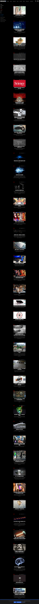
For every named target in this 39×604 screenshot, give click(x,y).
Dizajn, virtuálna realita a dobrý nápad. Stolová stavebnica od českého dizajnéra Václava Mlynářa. (19, 295)
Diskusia (14, 1)
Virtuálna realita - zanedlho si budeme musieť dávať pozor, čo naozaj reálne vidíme (19, 444)
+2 (25, 342)
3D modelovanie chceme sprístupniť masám (19, 306)
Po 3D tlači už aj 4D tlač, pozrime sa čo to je (19, 522)
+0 (25, 450)
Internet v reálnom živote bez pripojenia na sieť (19, 352)
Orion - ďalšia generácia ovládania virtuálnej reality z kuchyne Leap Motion (19, 538)
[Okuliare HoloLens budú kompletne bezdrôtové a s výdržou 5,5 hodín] (19, 590)
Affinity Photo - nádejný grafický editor (19, 160)
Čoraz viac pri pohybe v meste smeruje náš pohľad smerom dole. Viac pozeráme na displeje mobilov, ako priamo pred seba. (19, 371)
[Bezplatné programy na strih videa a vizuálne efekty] (19, 142)
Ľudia (17, 1)
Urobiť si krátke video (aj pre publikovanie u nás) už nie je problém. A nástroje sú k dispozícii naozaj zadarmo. (19, 149)
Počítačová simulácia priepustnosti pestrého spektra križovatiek (19, 60)
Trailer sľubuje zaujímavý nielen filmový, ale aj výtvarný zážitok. (19, 510)
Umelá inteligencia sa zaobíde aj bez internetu (19, 567)
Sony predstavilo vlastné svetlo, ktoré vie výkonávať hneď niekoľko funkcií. (19, 583)
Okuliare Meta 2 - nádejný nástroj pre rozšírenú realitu (19, 133)
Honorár (31, 1)
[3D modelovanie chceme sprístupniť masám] (19, 302)
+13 (25, 255)
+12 (25, 79)
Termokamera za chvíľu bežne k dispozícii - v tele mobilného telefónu (19, 493)
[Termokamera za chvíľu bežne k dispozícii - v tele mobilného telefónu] (19, 487)
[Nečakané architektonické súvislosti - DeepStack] (19, 83)
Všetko (1, 4)
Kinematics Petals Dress (19, 429)
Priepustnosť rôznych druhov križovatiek (19, 59)
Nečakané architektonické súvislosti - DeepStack (19, 88)
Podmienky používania (27, 600)
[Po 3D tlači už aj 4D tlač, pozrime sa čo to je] (19, 518)
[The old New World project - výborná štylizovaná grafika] (19, 394)
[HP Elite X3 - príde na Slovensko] (19, 259)
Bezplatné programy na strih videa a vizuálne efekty (19, 147)
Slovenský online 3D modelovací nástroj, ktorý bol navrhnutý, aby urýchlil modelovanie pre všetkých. (19, 386)
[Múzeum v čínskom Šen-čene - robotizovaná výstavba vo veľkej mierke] (19, 329)
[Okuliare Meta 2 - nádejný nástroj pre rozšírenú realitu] (19, 128)
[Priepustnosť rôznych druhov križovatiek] (19, 55)
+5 (25, 124)
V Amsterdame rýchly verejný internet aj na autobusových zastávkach (19, 461)
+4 (25, 197)
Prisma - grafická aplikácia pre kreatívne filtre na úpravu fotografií (19, 277)
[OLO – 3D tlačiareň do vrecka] (19, 472)
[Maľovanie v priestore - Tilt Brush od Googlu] (19, 410)
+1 (25, 64)
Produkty (27, 1)
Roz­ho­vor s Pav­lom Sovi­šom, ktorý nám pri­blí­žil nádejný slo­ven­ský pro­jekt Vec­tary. (19, 307)
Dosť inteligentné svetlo (19, 582)
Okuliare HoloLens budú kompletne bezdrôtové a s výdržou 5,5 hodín (19, 594)
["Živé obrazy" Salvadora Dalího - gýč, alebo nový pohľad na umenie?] (19, 547)
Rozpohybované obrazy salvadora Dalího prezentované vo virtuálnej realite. (19, 553)
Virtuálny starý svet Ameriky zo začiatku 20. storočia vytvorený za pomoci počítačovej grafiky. (19, 401)
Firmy (24, 1)
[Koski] (19, 288)
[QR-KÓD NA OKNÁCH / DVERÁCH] (19, 10)
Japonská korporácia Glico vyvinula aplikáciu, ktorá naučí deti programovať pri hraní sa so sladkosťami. (19, 208)
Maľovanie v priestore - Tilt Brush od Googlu (19, 415)
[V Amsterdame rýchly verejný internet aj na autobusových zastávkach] (19, 455)
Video (14, 64)
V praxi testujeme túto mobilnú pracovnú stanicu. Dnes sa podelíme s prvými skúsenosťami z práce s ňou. (19, 251)
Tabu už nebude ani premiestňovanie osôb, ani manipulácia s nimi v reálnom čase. (19, 446)
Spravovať (23, 602)
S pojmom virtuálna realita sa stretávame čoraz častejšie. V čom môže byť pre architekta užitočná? (19, 33)
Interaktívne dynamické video (19, 190)
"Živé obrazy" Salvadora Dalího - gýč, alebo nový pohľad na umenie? (19, 551)
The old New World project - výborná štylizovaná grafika (19, 399)
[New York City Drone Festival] (19, 315)
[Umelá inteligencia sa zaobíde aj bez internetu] (19, 562)
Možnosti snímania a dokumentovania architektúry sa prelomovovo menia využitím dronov (19, 118)
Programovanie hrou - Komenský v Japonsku (19, 206)
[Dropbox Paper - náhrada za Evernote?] (19, 231)
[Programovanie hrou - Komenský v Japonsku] (19, 201)
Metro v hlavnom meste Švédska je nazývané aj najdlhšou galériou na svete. (19, 104)
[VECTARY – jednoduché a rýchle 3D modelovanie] (19, 379)
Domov (8, 1)
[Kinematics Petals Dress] (19, 425)
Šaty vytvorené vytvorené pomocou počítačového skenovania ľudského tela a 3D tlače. (19, 431)
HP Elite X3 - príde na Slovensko (19, 263)
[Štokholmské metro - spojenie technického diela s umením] (19, 97)
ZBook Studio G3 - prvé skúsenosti (19, 249)
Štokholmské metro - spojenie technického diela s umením (19, 103)
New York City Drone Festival (19, 319)
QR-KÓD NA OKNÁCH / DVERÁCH (19, 15)
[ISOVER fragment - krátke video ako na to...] (19, 41)
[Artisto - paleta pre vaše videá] (19, 216)
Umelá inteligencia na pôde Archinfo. (19, 89)
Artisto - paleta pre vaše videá (19, 221)
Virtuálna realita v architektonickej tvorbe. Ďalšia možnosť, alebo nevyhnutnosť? (19, 30)
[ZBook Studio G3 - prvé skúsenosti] (19, 245)
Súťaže (21, 1)
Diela (11, 1)
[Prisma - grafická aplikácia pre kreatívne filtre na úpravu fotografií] (19, 273)
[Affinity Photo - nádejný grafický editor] (19, 157)
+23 (25, 241)
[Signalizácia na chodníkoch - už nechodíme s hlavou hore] (19, 364)
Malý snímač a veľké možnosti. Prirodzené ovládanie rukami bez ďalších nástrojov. (19, 539)
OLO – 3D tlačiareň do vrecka (19, 476)
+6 (25, 269)
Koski (19, 293)
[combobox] (36, 1)
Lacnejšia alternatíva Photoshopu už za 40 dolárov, (19, 162)
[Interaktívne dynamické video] (19, 186)
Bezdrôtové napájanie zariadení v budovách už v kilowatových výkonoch (19, 72)
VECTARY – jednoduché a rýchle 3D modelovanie (19, 384)
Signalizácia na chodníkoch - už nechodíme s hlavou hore (19, 369)
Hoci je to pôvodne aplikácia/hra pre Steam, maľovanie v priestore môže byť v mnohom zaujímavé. (19, 417)
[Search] (36, 1)
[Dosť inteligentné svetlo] (19, 578)
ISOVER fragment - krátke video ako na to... (19, 45)
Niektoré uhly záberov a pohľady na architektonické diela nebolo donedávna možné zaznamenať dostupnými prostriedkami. (19, 120)
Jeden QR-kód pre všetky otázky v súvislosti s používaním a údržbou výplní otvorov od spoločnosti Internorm (19, 17)
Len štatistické (19, 602)
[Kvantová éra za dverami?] (19, 170)
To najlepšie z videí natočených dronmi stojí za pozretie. (19, 320)
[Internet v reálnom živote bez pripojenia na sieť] (19, 347)
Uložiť (15, 602)
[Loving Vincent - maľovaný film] (19, 504)
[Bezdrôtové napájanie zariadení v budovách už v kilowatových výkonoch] (19, 68)
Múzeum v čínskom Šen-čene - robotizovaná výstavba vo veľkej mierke (19, 335)
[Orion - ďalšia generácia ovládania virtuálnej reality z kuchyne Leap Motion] (19, 533)
